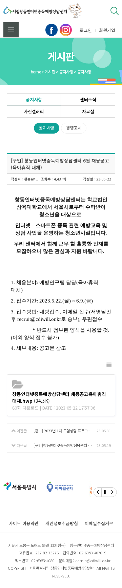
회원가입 (107, 30)
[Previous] (98, 492)
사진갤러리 (34, 111)
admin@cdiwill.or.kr (92, 560)
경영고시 (74, 127)
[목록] (108, 365)
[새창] (40, 486)
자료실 (88, 111)
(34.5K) (59, 397)
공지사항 (34, 99)
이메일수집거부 (99, 523)
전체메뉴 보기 (11, 30)
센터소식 (88, 99)
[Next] (113, 492)
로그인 (86, 30)
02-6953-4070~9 (92, 552)
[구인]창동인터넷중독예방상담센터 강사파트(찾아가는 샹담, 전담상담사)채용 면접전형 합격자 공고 (65, 445)
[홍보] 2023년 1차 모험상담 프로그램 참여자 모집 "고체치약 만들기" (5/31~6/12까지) (65, 430)
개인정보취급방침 (61, 523)
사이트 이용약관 (24, 523)
